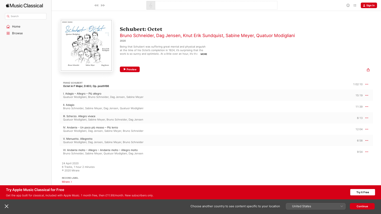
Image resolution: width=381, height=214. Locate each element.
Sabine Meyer (240, 35)
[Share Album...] (368, 70)
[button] (25, 27)
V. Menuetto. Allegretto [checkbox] (77, 138)
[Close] (6, 206)
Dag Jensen (168, 35)
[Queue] (355, 5)
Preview (132, 69)
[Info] (348, 5)
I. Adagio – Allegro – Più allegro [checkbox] (82, 93)
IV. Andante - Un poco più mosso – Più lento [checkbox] (90, 127)
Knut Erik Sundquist (203, 35)
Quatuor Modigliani (275, 35)
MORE (204, 54)
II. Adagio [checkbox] (68, 104)
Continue (362, 206)
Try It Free (362, 192)
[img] (24, 5)
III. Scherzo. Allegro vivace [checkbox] (79, 116)
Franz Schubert (73, 82)
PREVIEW (358, 95)
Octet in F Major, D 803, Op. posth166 (86, 86)
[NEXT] (103, 5)
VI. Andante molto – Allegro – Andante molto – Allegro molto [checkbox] (100, 150)
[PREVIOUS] (96, 5)
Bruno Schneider (137, 35)
